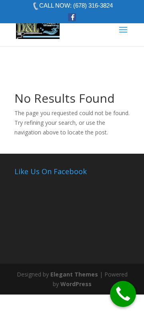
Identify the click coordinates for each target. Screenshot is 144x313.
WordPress (76, 284)
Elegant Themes (74, 274)
